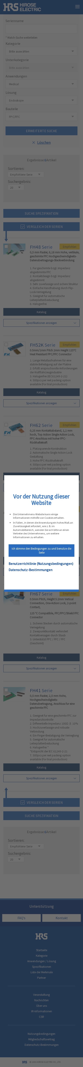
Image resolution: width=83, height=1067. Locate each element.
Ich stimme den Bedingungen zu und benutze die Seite (41, 550)
